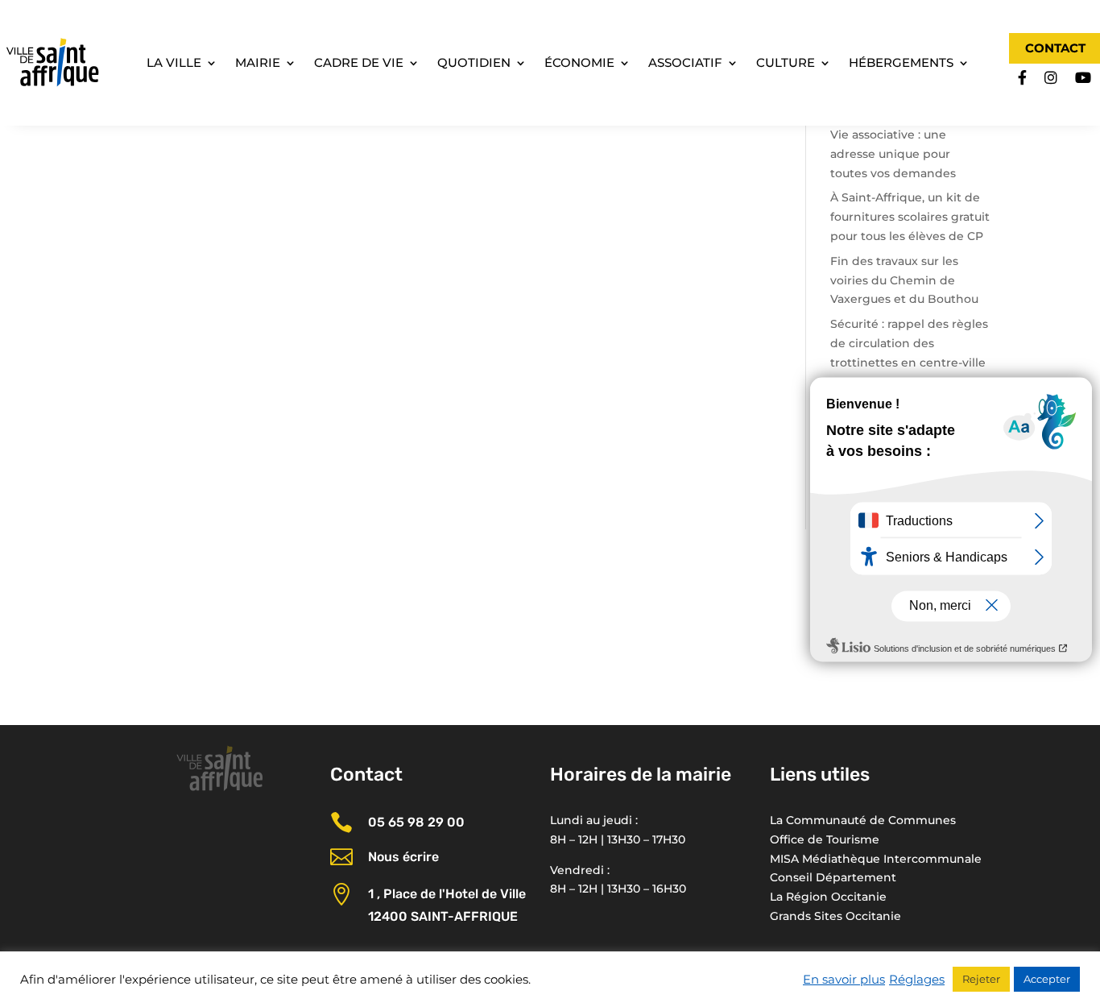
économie (579, 63)
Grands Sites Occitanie (835, 916)
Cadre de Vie (358, 63)
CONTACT (1055, 48)
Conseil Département (833, 877)
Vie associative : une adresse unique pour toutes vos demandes (893, 153)
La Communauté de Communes (863, 820)
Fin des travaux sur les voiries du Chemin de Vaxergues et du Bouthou (904, 280)
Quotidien (474, 63)
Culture (785, 63)
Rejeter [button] (981, 978)
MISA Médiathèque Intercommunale (876, 859)
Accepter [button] (1046, 978)
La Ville (174, 63)
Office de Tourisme (824, 839)
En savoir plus (844, 979)
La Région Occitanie (828, 896)
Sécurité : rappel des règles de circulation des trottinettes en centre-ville (909, 343)
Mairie (257, 63)
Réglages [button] (917, 979)
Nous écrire (403, 856)
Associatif (685, 63)
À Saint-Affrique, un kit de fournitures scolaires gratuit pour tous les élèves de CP (910, 216)
